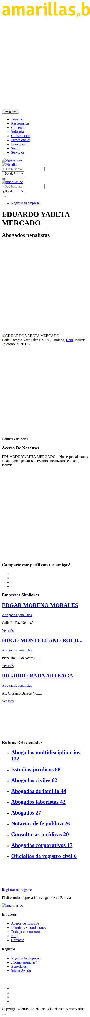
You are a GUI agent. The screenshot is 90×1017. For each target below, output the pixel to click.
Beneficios (19, 966)
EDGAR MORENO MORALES (40, 605)
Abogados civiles (34, 780)
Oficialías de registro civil (44, 856)
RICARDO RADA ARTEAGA (37, 676)
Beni (69, 340)
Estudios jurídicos (35, 769)
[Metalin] (9, 164)
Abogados (26, 813)
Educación (19, 144)
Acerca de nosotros (25, 923)
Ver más (8, 631)
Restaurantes (20, 123)
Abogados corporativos (41, 845)
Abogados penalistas (17, 615)
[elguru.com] (12, 160)
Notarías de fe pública (40, 823)
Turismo (17, 119)
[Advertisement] (45, 63)
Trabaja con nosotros (26, 932)
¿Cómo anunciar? (24, 962)
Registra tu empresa (25, 203)
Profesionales (20, 140)
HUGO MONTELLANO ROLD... (42, 640)
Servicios (17, 152)
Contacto (17, 940)
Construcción (20, 136)
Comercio (18, 127)
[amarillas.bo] (12, 905)
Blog (14, 936)
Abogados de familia (38, 791)
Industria (17, 132)
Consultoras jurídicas (40, 834)
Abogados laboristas (38, 802)
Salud (15, 148)
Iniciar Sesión (21, 971)
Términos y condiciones (28, 927)
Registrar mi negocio (17, 890)
